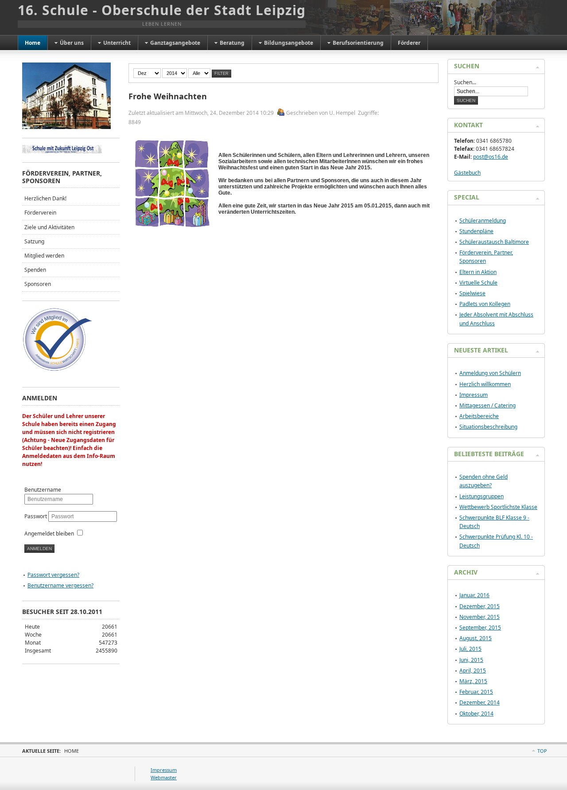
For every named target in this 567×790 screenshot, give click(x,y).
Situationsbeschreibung (488, 426)
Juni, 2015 (471, 660)
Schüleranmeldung (482, 220)
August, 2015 (475, 638)
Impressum (473, 395)
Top (542, 750)
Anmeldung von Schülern (490, 373)
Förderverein (40, 212)
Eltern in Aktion (478, 272)
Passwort (36, 516)
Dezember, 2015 (479, 606)
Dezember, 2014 (479, 702)
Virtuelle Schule (478, 282)
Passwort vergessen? (53, 575)
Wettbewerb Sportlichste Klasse (498, 507)
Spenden (35, 270)
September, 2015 (480, 627)
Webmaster (164, 777)
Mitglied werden (44, 255)
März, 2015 (473, 681)
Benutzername (42, 489)
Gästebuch (467, 172)
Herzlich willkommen (485, 384)
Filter (221, 73)
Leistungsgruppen (481, 496)
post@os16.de (490, 156)
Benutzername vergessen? (60, 585)
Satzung (34, 241)
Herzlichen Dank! (45, 198)
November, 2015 (479, 617)
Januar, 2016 (474, 595)
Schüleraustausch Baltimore (494, 242)
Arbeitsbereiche (479, 416)
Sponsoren (37, 284)
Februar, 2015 (476, 692)
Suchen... (465, 82)
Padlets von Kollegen (484, 304)
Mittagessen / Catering (487, 405)
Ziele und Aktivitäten (49, 227)
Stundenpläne (476, 231)
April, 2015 (472, 670)
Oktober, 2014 (476, 713)
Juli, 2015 (470, 649)
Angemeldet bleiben (49, 533)
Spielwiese (472, 293)
